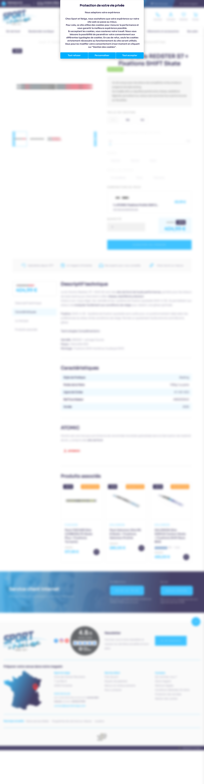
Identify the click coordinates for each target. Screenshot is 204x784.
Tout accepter (129, 55)
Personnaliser (102, 55)
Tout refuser (74, 55)
